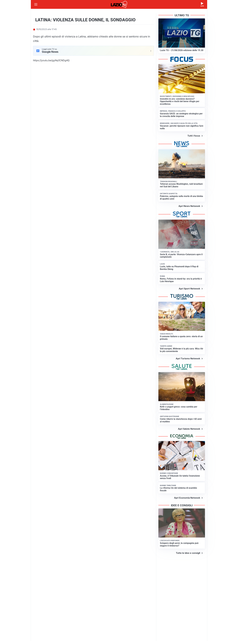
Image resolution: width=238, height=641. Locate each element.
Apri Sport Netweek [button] (189, 288)
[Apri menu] (35, 4)
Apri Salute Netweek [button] (189, 428)
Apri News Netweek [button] (189, 206)
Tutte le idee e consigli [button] (188, 553)
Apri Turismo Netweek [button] (188, 358)
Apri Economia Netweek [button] (187, 497)
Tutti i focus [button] (193, 135)
